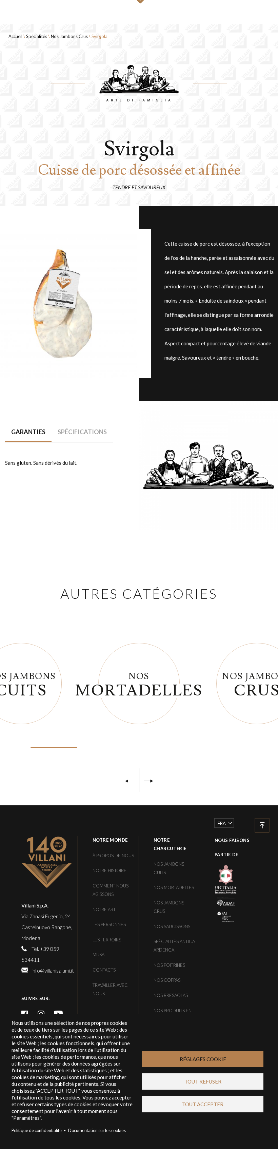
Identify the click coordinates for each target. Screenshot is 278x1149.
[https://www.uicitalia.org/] (220, 878)
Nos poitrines (169, 965)
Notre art (104, 909)
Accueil (15, 36)
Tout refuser (202, 1081)
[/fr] (47, 862)
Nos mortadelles (174, 887)
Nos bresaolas (171, 995)
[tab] (28, 432)
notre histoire (109, 870)
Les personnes (109, 924)
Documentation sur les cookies (97, 1130)
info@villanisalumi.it (53, 971)
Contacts (104, 970)
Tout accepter (202, 1104)
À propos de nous (113, 855)
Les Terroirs (107, 939)
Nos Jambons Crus (69, 36)
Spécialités (36, 36)
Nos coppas (167, 980)
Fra (222, 823)
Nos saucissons (172, 926)
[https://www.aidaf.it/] (220, 901)
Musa (98, 954)
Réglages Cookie (203, 1059)
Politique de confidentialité (37, 1130)
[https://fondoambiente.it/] (220, 916)
